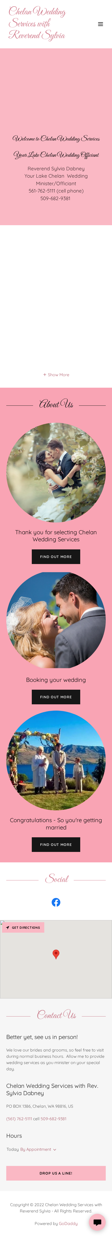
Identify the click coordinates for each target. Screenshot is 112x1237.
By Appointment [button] (35, 1149)
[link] (41, 36)
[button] (100, 24)
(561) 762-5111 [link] (19, 1118)
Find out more (56, 556)
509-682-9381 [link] (53, 1118)
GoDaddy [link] (68, 1223)
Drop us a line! (56, 1173)
